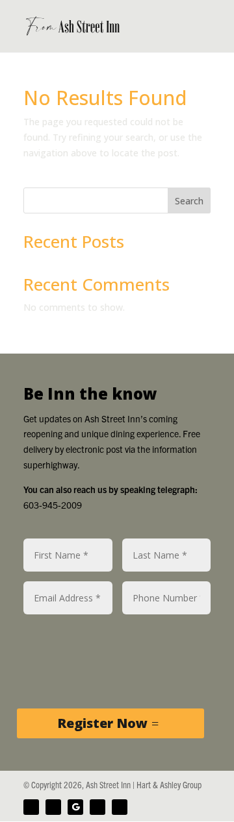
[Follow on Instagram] (97, 807)
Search (189, 201)
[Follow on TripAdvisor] (53, 807)
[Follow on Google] (75, 807)
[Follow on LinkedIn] (119, 807)
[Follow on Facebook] (31, 807)
